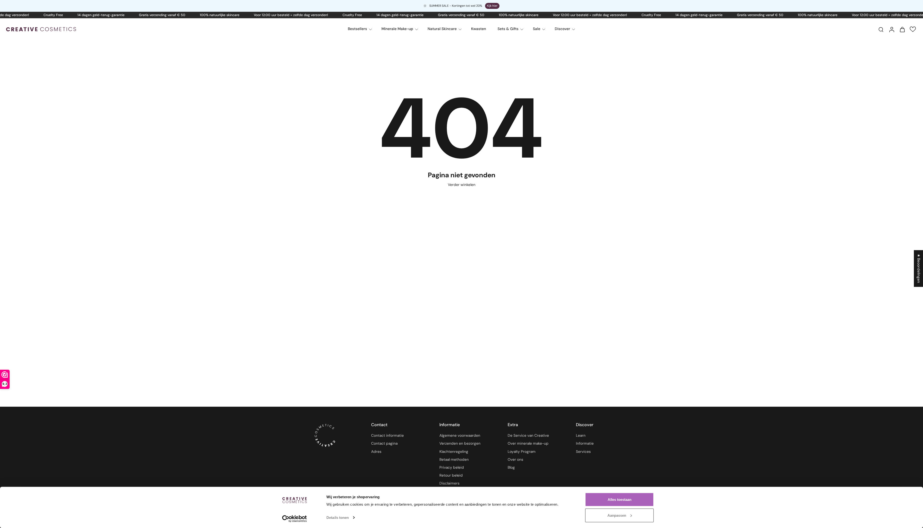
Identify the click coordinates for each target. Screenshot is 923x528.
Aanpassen (616, 515)
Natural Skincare (442, 28)
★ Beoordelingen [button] (918, 268)
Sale (536, 28)
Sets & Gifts (508, 28)
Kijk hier (492, 6)
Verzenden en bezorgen (459, 443)
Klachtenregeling (453, 451)
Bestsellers (357, 28)
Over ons (515, 459)
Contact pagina (384, 443)
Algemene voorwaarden (459, 435)
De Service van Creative (528, 435)
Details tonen (337, 518)
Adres (376, 451)
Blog (511, 467)
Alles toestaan (619, 499)
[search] (881, 29)
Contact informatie (387, 435)
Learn (581, 435)
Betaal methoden (454, 459)
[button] (913, 29)
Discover (562, 28)
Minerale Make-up (397, 28)
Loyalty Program (522, 451)
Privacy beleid (451, 467)
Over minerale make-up (528, 443)
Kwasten (478, 28)
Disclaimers (449, 483)
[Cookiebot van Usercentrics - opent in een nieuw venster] (295, 518)
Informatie (585, 443)
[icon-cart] (902, 29)
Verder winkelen (461, 184)
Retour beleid (451, 475)
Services (583, 451)
